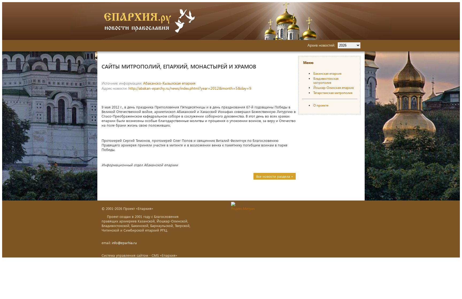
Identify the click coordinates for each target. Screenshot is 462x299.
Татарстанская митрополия (332, 93)
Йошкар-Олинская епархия (333, 88)
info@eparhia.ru (124, 242)
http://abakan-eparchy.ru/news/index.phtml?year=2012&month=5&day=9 (189, 88)
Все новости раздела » (274, 176)
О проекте (320, 105)
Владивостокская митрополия (325, 81)
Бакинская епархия (327, 73)
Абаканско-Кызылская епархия (169, 83)
